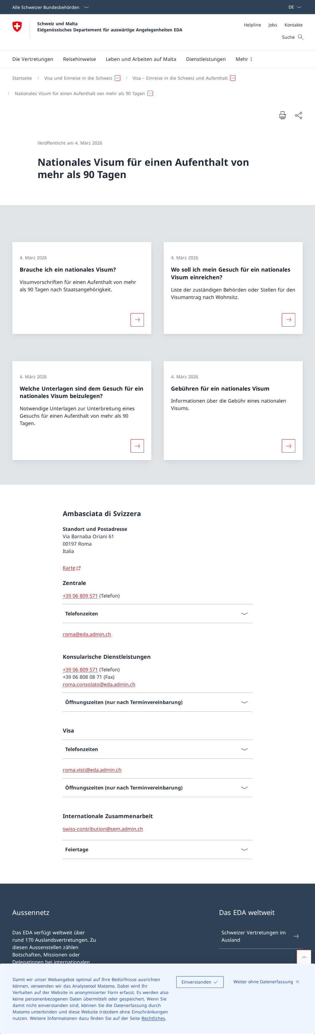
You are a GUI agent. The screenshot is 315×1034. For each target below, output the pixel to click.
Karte (69, 567)
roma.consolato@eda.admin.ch (99, 684)
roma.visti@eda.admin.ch (92, 769)
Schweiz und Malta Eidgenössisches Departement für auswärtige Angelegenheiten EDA (109, 26)
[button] (32, 59)
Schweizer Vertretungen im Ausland (253, 936)
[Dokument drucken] (282, 115)
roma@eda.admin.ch (87, 634)
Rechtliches (153, 1018)
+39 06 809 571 (80, 595)
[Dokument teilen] (298, 115)
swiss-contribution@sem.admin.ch (103, 828)
